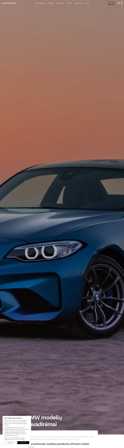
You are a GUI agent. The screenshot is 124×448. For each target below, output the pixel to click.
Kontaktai (69, 3)
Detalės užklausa (40, 3)
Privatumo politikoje (19, 439)
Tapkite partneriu (79, 3)
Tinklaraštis (50, 3)
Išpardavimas (60, 3)
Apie (87, 3)
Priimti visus (23, 442)
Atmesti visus (10, 442)
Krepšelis (111, 3)
